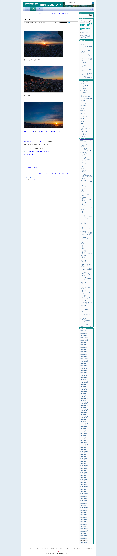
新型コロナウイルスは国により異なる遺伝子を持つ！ (87, 59)
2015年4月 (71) (83, 435)
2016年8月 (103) (84, 407)
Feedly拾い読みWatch (86, 143)
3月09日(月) (83, 49)
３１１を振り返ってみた (87, 232)
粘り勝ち (83, 172)
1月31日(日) (83, 141)
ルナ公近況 (84, 190)
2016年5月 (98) (83, 412)
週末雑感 (83, 66)
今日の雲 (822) (83, 87)
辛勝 (83, 246)
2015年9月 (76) (83, 426)
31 (81, 29)
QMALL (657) (83, 136)
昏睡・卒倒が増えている (87, 234)
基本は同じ (84, 245)
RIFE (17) (82, 115)
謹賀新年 (83, 325)
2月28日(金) (83, 68)
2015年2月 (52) (83, 438)
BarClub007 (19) (84, 105)
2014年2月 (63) (83, 460)
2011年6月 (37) (83, 516)
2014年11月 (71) (84, 444)
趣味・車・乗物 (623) (85, 96)
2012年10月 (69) (84, 488)
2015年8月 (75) (83, 428)
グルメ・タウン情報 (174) (86, 98)
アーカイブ (84, 328)
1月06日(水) (83, 288)
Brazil (83, 270)
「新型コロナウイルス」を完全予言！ (87, 70)
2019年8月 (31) (83, 344)
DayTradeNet (31, 4)
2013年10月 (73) (84, 467)
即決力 (83, 259)
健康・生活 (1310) (84, 81)
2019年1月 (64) (83, 356)
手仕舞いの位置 (85, 165)
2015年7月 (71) (83, 430)
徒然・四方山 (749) (84, 92)
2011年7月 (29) (83, 514)
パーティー (84, 247)
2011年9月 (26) (83, 510)
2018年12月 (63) (84, 358)
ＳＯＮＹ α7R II (29, 131)
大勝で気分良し (85, 290)
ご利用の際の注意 (91, 9)
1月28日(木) (83, 157)
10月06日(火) (83, 42)
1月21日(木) (83, 197)
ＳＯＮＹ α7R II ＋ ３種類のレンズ (86, 220)
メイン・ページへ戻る (51, 13)
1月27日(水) (83, 163)
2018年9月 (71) (83, 363)
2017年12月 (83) (84, 379)
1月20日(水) (83, 202)
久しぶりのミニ (85, 211)
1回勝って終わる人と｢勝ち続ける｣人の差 (87, 303)
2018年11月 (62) (84, 360)
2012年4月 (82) (83, 498)
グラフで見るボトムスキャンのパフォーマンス (87, 218)
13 (86, 25)
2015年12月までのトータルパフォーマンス (87, 321)
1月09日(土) (83, 272)
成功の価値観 (84, 189)
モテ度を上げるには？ (86, 287)
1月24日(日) (83, 180)
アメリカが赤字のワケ (86, 194)
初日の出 (83, 319)
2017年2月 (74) (83, 396)
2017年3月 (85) (83, 395)
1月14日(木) (83, 243)
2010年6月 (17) (83, 537)
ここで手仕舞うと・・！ (87, 158)
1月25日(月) (83, 174)
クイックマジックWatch (87, 233)
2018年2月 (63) (83, 375)
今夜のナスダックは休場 (87, 216)
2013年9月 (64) (83, 468)
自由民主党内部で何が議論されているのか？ (87, 74)
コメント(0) (57, 22)
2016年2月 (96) (83, 417)
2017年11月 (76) (84, 381)
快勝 (83, 155)
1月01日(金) (83, 318)
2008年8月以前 (83, 542)
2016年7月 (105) (84, 409)
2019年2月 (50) (83, 354)
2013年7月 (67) (83, 472)
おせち (83, 306)
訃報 (83, 43)
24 (81, 28)
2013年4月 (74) (83, 477)
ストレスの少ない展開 (86, 278)
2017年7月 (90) (83, 388)
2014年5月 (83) (83, 454)
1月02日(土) (83, 313)
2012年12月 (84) (84, 484)
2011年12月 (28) (84, 505)
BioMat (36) (82, 113)
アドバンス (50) (83, 131)
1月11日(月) (83, 260)
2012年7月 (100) (84, 493)
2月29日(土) (83, 65)
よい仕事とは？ (85, 154)
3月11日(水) (83, 44)
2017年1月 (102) (84, 398)
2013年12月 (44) (84, 463)
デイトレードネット (27, 9)
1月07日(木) (83, 282)
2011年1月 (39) (83, 524)
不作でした (84, 167)
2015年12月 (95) (84, 421)
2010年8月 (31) (83, 533)
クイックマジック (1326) (85, 133)
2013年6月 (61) (83, 474)
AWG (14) (82, 118)
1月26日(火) (83, 168)
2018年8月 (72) (83, 365)
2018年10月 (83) (84, 361)
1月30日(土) (83, 147)
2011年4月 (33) (83, 519)
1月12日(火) (83, 255)
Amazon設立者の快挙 (86, 175)
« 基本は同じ (42, 13)
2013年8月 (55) (83, 470)
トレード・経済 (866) (85, 120)
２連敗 (83, 188)
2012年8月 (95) (83, 491)
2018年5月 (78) (83, 370)
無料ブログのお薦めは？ (87, 253)
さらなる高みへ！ (85, 144)
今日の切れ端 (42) (84, 88)
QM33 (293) (83, 134)
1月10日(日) (83, 267)
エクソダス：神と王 (86, 274)
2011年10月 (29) (84, 509)
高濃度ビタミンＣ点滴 (86, 279)
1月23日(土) (83, 186)
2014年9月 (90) (83, 447)
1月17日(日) (83, 223)
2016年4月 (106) (84, 414)
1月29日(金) (83, 152)
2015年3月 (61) (83, 437)
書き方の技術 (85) (84, 90)
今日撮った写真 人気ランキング (33, 141)
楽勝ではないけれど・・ (87, 238)
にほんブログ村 (28, 154)
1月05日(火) (83, 295)
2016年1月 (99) (83, 419)
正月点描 (83, 301)
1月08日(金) (83, 277)
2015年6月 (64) (83, 431)
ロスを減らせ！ (85, 153)
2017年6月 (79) (83, 389)
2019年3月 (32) (83, 353)
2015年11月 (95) (84, 423)
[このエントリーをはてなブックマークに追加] (69, 22)
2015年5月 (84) (83, 433)
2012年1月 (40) (83, 503)
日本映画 (83, 222)
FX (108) (82, 123)
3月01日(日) (83, 62)
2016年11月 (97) (84, 402)
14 (88, 25)
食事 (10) (82, 83)
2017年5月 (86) (83, 391)
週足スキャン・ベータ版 (87, 199)
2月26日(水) (83, 72)
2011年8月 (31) (83, 512)
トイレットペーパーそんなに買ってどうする (87, 55)
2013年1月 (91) (83, 482)
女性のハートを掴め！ (86, 297)
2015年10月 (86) (84, 424)
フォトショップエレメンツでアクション (87, 293)
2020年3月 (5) (83, 332)
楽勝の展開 (84, 161)
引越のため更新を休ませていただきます (87, 47)
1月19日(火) (83, 209)
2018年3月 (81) (83, 374)
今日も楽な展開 (85, 324)
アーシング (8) (83, 116)
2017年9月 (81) (83, 384)
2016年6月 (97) (83, 410)
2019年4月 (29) (83, 351)
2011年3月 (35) (83, 521)
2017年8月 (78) (83, 386)
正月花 (83, 316)
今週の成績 (84, 149)
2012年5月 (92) (83, 496)
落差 (83, 280)
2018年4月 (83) (83, 372)
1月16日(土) (83, 231)
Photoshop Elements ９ (87, 269)
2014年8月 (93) (83, 449)
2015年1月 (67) (83, 440)
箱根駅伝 (83, 311)
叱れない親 (84, 170)
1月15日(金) (83, 237)
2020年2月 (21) (83, 333)
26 (84, 28)
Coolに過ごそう (33, 9)
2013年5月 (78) (83, 475)
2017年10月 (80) (84, 382)
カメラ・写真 (30, 167)
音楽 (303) (82, 100)
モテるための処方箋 (86, 159)
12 (84, 25)
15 (89, 25)
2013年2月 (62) (83, 481)
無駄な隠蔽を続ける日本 (87, 77)
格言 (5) (82, 108)
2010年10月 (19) (84, 530)
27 (86, 28)
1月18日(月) (83, 215)
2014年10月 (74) (84, 445)
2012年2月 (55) (83, 502)
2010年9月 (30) (83, 531)
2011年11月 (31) (84, 507)
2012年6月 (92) (83, 495)
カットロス (84, 203)
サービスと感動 (85, 206)
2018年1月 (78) (83, 377)
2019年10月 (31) (84, 340)
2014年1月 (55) (83, 461)
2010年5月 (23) (83, 538)
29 (89, 28)
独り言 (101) (83, 107)
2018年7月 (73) (83, 367)
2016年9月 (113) (84, 405)
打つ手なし (84, 193)
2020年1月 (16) (83, 335)
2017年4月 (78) (83, 393)
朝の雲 (83, 145)
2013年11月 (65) (84, 465)
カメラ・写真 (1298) (84, 85)
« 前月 (81, 20)
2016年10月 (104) (84, 403)
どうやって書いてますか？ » (63, 13)
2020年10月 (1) (83, 330)
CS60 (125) (82, 110)
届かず (83, 204)
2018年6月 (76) (83, 368)
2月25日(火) (83, 76)
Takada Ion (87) (83, 112)
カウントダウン (85, 315)
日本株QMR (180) (84, 125)
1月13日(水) (83, 250)
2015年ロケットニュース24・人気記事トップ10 (87, 309)
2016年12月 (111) (84, 400)
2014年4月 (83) (83, 456)
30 (91, 28)
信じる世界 (84, 291)
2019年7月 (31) (83, 346)
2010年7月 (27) (83, 535)
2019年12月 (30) (84, 337)
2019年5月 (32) (83, 349)
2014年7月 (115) (84, 451)
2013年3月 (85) (83, 479)
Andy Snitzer (84, 148)
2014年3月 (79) (83, 458)
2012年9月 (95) (83, 489)
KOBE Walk (39, 9)
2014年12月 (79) (84, 442)
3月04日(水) (83, 57)
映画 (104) (82, 102)
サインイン (36, 179)
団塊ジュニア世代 (85, 265)
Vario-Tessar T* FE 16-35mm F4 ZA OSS (48, 131)
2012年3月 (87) (83, 500)
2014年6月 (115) (84, 452)
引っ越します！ (85, 63)
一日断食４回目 (85, 298)
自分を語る (84, 213)
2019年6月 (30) (83, 347)
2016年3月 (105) (84, 416)
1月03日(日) (83, 305)
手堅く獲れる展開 (85, 273)
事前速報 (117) (83, 126)
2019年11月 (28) (84, 339)
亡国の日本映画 (85, 184)
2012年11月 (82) (84, 486)
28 (88, 28)
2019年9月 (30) (83, 342)
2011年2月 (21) (83, 523)
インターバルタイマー (86, 150)
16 (91, 25)
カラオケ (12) (83, 103)
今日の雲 (35, 167)
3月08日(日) (83, 53)
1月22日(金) (83, 192)
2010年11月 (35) (84, 528)
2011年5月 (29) (83, 517)
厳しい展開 (84, 251)
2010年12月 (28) (84, 526)
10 (81, 25)
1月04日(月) (83, 300)
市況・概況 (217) (84, 121)
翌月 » (91, 20)
